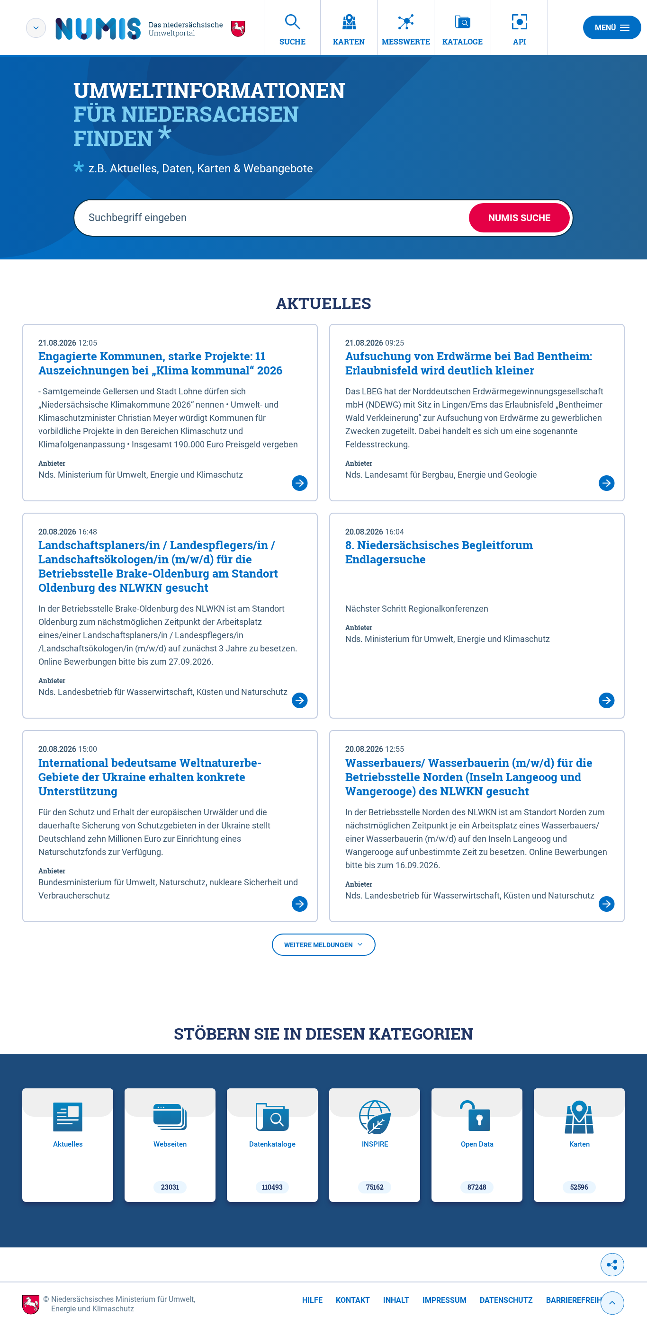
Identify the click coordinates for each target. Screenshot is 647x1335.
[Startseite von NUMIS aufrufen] (150, 28)
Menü (605, 27)
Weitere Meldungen (318, 945)
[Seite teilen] (612, 1264)
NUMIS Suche (519, 217)
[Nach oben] (612, 1303)
